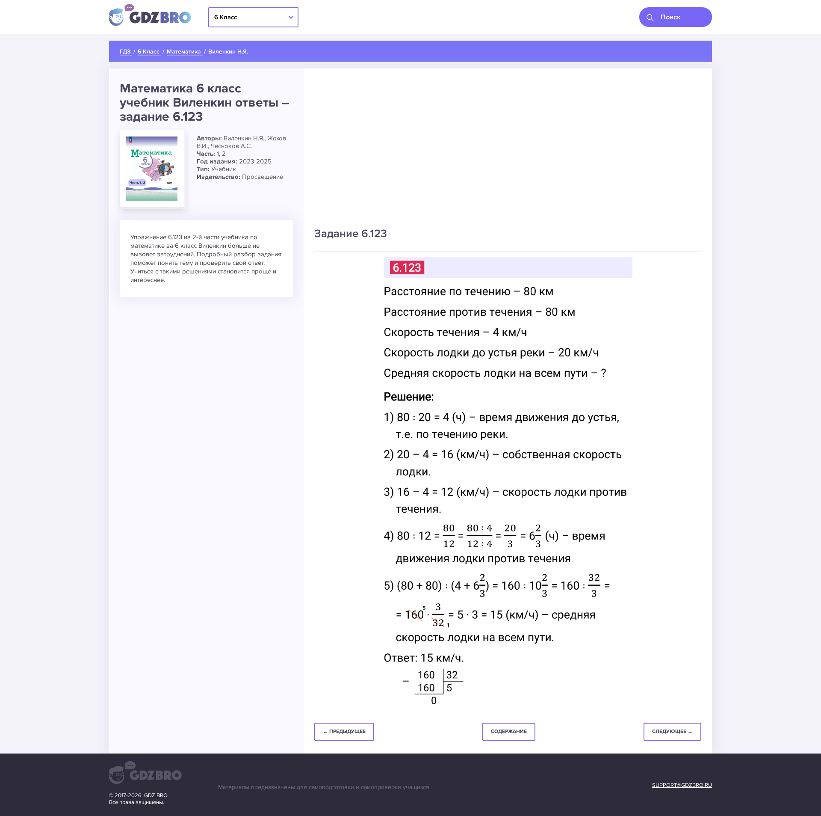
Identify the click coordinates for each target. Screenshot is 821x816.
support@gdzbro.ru (682, 785)
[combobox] (675, 17)
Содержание (509, 731)
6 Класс (225, 17)
